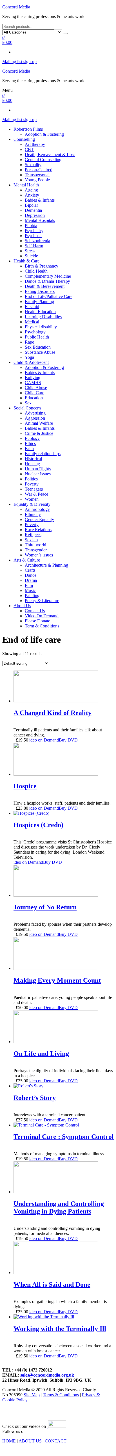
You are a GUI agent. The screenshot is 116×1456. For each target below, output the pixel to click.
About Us (22, 605)
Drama (31, 580)
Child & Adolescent (31, 362)
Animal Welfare (39, 423)
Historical (33, 458)
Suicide (31, 255)
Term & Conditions (42, 626)
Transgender (36, 549)
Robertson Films (28, 129)
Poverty (32, 484)
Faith (29, 448)
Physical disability (41, 326)
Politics (31, 479)
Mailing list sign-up (19, 61)
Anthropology (37, 509)
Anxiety (32, 195)
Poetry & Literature (42, 600)
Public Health (37, 337)
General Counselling (43, 159)
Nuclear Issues (38, 473)
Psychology (35, 332)
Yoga (29, 357)
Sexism (31, 539)
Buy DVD (68, 740)
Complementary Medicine (48, 276)
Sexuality (33, 164)
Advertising (35, 413)
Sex (28, 402)
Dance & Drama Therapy (47, 281)
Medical (32, 321)
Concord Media (16, 7)
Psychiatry (34, 230)
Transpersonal (37, 174)
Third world (35, 544)
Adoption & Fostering (44, 134)
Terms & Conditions (61, 1394)
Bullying (32, 377)
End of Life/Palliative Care (48, 296)
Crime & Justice (39, 433)
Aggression (35, 418)
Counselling (24, 139)
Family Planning (39, 301)
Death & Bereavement (44, 286)
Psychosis (33, 235)
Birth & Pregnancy (41, 266)
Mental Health (26, 184)
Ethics (30, 443)
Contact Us (35, 610)
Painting (32, 595)
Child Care (34, 392)
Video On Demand (42, 615)
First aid (32, 306)
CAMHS (33, 382)
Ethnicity (33, 514)
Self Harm (34, 245)
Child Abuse (36, 387)
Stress (30, 250)
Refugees (33, 534)
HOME (9, 1441)
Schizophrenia (37, 240)
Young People (37, 179)
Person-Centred (38, 169)
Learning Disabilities (43, 316)
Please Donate (37, 620)
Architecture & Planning (46, 565)
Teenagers (34, 489)
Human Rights (38, 468)
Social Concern (27, 408)
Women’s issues (39, 555)
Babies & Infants (40, 200)
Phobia (31, 225)
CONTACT (55, 1441)
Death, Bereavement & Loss (50, 154)
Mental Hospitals (40, 220)
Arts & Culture (27, 560)
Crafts (30, 570)
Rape (29, 342)
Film (29, 585)
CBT (29, 149)
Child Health (36, 271)
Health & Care (26, 261)
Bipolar (31, 205)
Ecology (32, 438)
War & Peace (36, 494)
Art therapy (35, 144)
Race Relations (38, 529)
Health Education (40, 311)
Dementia (33, 210)
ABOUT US (30, 1441)
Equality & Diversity (32, 504)
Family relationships (43, 453)
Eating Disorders (40, 291)
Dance (30, 575)
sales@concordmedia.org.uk (47, 1375)
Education (34, 397)
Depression (35, 215)
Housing (32, 463)
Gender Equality (39, 519)
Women (32, 499)
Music (30, 590)
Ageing (31, 190)
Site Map (32, 1394)
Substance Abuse (40, 352)
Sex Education (38, 347)
